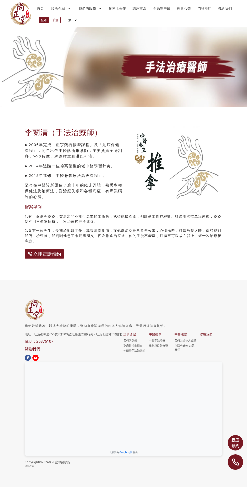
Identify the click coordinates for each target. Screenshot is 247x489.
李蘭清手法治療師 (134, 350)
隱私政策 (29, 466)
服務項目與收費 (158, 345)
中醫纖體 (180, 334)
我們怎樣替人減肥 (185, 340)
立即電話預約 (47, 254)
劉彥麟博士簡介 (133, 345)
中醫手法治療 (157, 340)
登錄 (44, 20)
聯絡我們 (206, 334)
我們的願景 (130, 340)
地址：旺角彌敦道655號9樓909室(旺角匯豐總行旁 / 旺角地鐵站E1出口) (73, 334)
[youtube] (35, 358)
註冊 (56, 20)
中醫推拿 (155, 334)
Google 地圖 (125, 452)
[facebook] (28, 358)
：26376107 (42, 341)
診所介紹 (130, 334)
